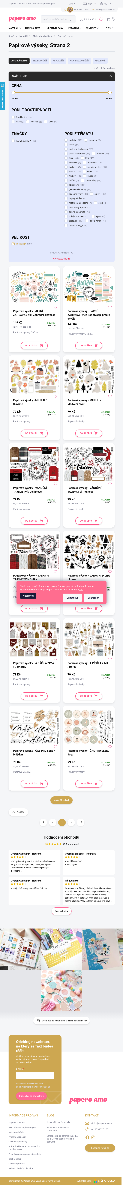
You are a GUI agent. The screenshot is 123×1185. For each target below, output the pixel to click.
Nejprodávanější (79, 60)
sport (100, 216)
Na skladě (23, 117)
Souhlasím (93, 597)
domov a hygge (77, 225)
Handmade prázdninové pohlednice (58, 1129)
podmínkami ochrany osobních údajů (33, 1087)
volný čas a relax (79, 216)
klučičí (91, 176)
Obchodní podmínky (18, 1141)
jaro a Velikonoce (79, 153)
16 (80, 822)
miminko (94, 140)
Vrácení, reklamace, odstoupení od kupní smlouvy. (24, 1148)
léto (89, 158)
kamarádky (93, 180)
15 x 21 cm (24, 244)
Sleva (52, 121)
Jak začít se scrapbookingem (41, 3)
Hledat (72, 19)
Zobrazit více (61, 911)
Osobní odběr (15, 1159)
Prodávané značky (17, 1137)
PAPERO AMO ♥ (26, 141)
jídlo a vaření (98, 221)
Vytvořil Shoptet (84, 1181)
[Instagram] (93, 1137)
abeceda (74, 162)
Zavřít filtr (19, 76)
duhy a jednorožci (79, 212)
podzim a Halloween (80, 149)
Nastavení (28, 595)
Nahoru (20, 812)
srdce (92, 171)
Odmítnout (72, 597)
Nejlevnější (40, 60)
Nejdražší (58, 60)
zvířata (74, 171)
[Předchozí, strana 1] (52, 822)
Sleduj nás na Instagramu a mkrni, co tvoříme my (64, 1020)
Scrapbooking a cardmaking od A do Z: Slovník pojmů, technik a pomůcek (62, 1139)
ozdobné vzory (78, 194)
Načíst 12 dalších (61, 800)
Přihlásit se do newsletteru (31, 1096)
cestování (75, 221)
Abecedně (100, 60)
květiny (74, 167)
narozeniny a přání (80, 207)
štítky (99, 194)
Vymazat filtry (62, 259)
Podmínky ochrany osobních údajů (25, 1154)
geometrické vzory (79, 189)
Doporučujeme (19, 60)
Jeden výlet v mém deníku (58, 1122)
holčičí (73, 180)
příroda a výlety (96, 167)
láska (73, 144)
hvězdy (74, 176)
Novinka (36, 121)
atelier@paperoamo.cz (101, 1123)
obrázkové (76, 185)
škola (102, 203)
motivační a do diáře (80, 203)
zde (81, 589)
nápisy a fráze (78, 198)
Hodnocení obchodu (61, 837)
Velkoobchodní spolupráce (21, 1168)
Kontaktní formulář (100, 1148)
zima (73, 158)
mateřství (94, 162)
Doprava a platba (17, 3)
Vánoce (102, 153)
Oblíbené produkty (17, 1163)
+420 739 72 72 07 (99, 1129)
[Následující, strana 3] (71, 822)
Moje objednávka (16, 1132)
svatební (75, 140)
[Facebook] (87, 1137)
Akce (19, 121)
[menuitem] (15, 28)
